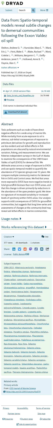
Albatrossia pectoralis (24, 268)
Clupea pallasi (10, 280)
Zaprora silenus (41, 372)
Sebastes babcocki (11, 352)
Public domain (19, 254)
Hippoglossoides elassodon (28, 296)
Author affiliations (9, 68)
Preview (10, 100)
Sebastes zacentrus (12, 364)
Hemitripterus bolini (20, 292)
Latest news (27, 419)
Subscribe (46, 419)
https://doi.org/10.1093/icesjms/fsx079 (23, 392)
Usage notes (10, 219)
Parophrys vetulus (21, 332)
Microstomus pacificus (23, 320)
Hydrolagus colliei (33, 300)
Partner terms (14, 414)
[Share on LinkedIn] (13, 249)
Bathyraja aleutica (20, 276)
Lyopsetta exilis (34, 312)
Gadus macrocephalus (33, 284)
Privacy (6, 408)
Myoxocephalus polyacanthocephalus (20, 324)
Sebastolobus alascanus (32, 364)
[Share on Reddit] (25, 249)
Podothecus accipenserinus (32, 340)
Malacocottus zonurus (13, 316)
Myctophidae (39, 320)
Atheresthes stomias (20, 272)
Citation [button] (8, 237)
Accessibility (22, 408)
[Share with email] (41, 249)
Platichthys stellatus (39, 332)
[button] (26, 91)
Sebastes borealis (28, 352)
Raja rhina (22, 344)
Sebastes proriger (39, 356)
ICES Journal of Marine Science (22, 389)
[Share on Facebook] (36, 249)
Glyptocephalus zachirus (14, 288)
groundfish (30, 288)
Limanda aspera (29, 308)
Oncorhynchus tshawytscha (20, 328)
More (43, 10)
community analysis (25, 280)
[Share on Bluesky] (19, 249)
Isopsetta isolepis (11, 304)
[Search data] (33, 10)
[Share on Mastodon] (30, 249)
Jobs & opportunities (27, 425)
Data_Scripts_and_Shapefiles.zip (20, 96)
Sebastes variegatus (36, 360)
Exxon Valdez (16, 284)
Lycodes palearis (19, 312)
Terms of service (43, 408)
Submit (8, 10)
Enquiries (9, 419)
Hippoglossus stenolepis (14, 300)
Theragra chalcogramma (23, 372)
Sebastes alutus (33, 348)
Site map (41, 414)
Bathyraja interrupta (38, 276)
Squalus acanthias (27, 368)
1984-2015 (9, 268)
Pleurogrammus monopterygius (17, 336)
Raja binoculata (10, 344)
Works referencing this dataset (22, 227)
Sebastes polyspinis (22, 356)
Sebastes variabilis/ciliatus (15, 360)
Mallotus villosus (31, 316)
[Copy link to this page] (47, 249)
